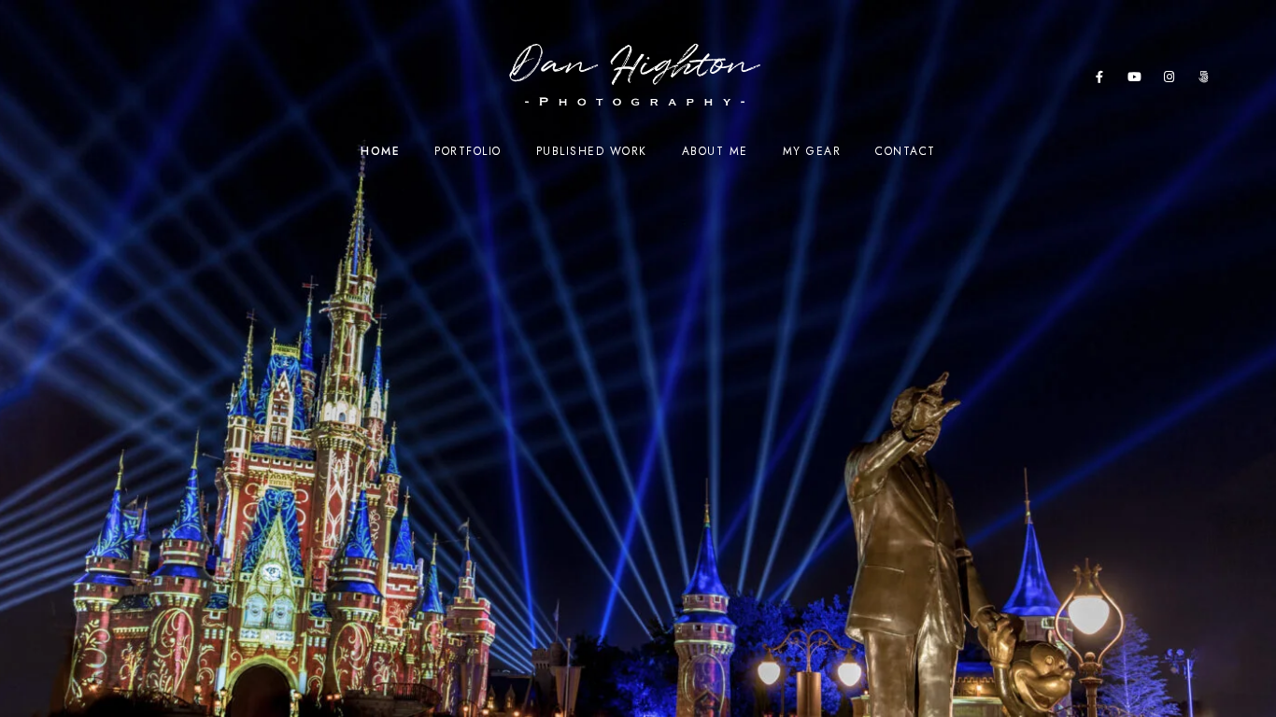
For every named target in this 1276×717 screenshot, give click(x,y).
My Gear (812, 151)
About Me (715, 151)
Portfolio (468, 151)
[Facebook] (1100, 80)
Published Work (591, 151)
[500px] (1204, 80)
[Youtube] (1135, 80)
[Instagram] (1169, 80)
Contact (905, 151)
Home (380, 151)
